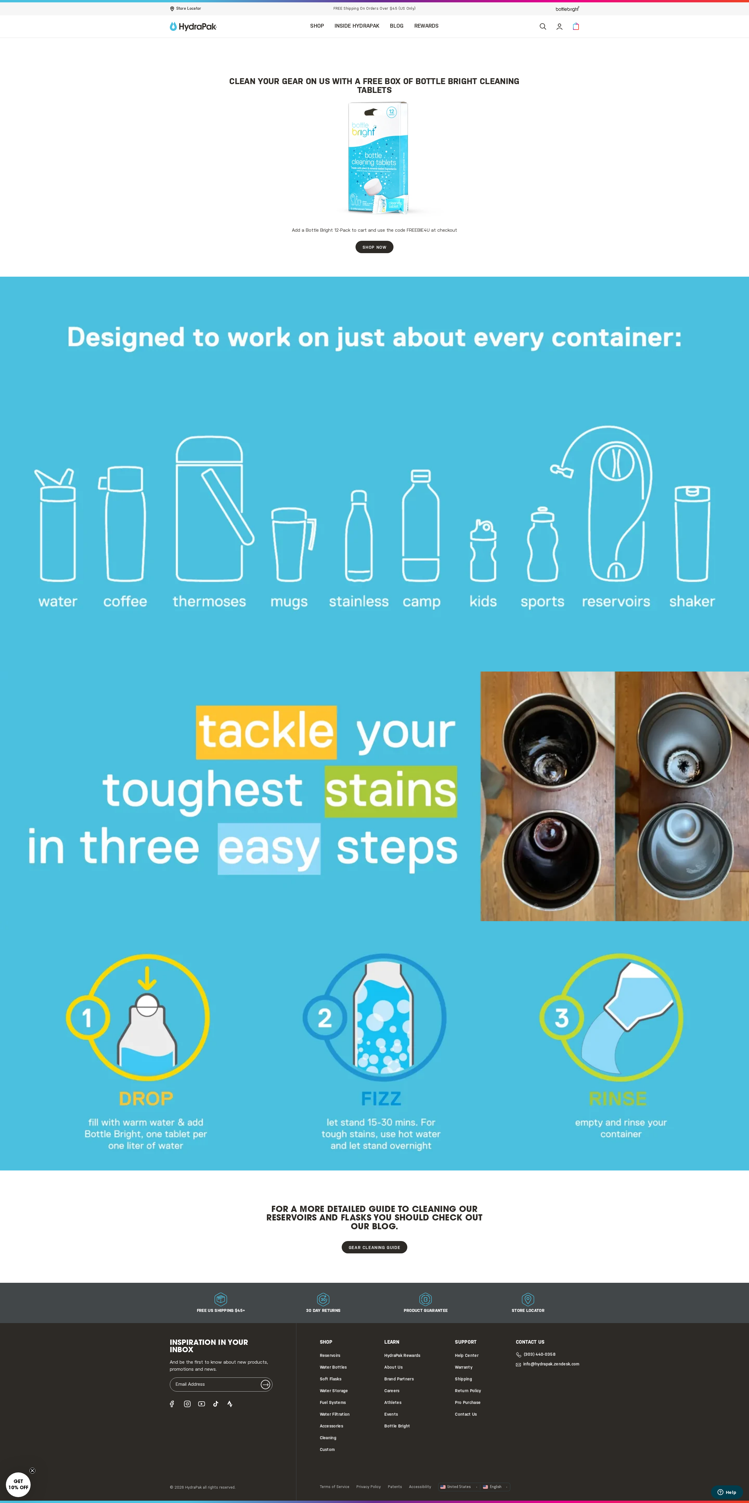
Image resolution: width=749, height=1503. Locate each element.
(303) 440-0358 (540, 1355)
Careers (391, 1391)
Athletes (392, 1403)
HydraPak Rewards (402, 1356)
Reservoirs (330, 1356)
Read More (434, 9)
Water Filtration (335, 1415)
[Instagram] (187, 1403)
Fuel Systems (333, 1403)
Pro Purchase (468, 1403)
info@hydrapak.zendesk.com (551, 1364)
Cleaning (328, 1438)
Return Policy (468, 1391)
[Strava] (229, 1403)
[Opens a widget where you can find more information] (727, 1492)
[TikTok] (215, 1403)
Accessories (331, 1426)
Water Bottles (333, 1368)
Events (391, 1415)
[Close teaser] (32, 1471)
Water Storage (334, 1391)
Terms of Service (334, 1487)
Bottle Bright (397, 1426)
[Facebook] (173, 1403)
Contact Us (466, 1415)
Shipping (463, 1379)
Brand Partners (398, 1379)
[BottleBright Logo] (567, 9)
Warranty (463, 1368)
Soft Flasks (331, 1379)
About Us (393, 1368)
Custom (327, 1450)
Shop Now (375, 248)
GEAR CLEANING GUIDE (374, 1248)
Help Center (467, 1356)
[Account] (559, 26)
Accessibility (420, 1487)
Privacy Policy (368, 1487)
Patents (395, 1487)
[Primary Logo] (193, 26)
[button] (575, 26)
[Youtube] (201, 1403)
